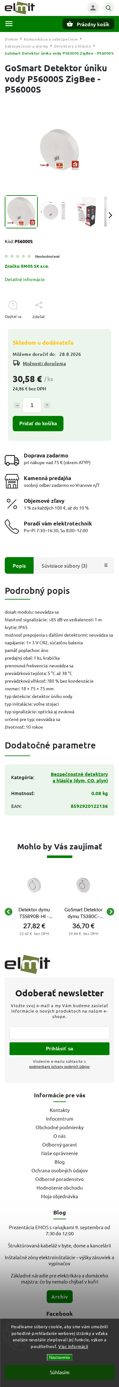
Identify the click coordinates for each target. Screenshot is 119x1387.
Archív (59, 1296)
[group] (34, 912)
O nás (59, 1136)
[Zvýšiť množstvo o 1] (47, 405)
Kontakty (59, 1110)
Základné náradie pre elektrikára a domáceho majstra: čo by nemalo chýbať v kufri (59, 1278)
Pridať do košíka (38, 423)
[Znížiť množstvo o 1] (17, 405)
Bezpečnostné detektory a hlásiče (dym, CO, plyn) (79, 777)
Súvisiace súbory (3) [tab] (64, 565)
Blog (60, 1162)
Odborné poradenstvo (59, 1179)
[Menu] (9, 23)
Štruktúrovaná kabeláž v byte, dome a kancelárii (59, 1245)
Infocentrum (59, 1118)
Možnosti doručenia (44, 363)
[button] (34, 933)
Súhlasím (59, 1372)
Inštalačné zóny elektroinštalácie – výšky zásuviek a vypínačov (59, 1260)
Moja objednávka (59, 1196)
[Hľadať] (108, 8)
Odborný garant (59, 1144)
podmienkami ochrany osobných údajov (59, 1066)
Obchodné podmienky (59, 1127)
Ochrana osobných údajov (59, 1170)
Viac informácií (73, 1346)
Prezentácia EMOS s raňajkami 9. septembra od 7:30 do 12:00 (59, 1230)
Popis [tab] (19, 565)
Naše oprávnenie (59, 1153)
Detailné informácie (25, 279)
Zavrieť (93, 328)
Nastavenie (59, 1357)
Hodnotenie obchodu (59, 1187)
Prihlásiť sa (59, 1048)
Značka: (27, 266)
